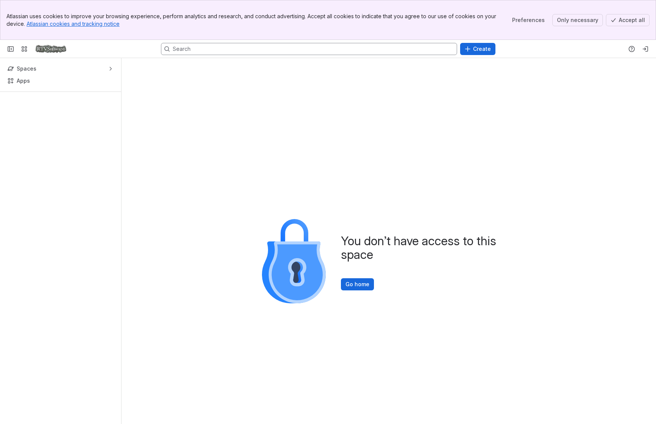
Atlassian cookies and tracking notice (73, 23)
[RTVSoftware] (50, 49)
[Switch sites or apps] (24, 49)
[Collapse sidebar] (11, 49)
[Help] (632, 49)
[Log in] (645, 49)
